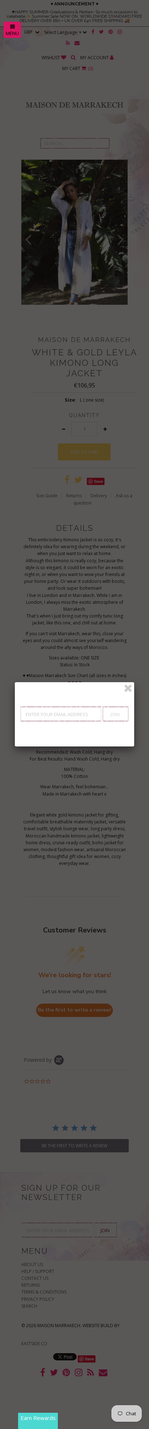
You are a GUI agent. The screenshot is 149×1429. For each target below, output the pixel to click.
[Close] (128, 688)
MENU (12, 33)
